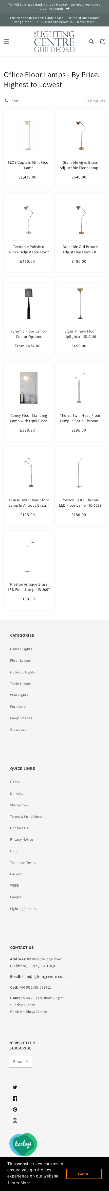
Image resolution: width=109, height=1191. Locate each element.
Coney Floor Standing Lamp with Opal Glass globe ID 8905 (28, 420)
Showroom (19, 805)
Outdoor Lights (22, 672)
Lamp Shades (21, 718)
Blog (13, 851)
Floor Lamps (20, 660)
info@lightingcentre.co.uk (44, 976)
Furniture (18, 706)
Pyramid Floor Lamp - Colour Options (28, 334)
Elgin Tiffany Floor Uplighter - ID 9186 (80, 334)
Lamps (15, 897)
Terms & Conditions (26, 816)
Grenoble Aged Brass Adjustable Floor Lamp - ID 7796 (80, 167)
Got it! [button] (84, 1174)
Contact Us (19, 828)
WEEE (14, 885)
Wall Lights (19, 695)
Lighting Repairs (23, 908)
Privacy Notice (21, 839)
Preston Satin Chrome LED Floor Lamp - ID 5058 (80, 502)
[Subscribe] (26, 1061)
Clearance (18, 729)
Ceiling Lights (21, 649)
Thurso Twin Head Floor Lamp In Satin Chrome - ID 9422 (80, 420)
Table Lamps (20, 683)
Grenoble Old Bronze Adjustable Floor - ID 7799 (80, 252)
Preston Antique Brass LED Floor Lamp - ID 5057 (29, 587)
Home (15, 782)
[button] (6, 41)
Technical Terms (23, 862)
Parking (16, 874)
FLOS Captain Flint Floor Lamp (29, 165)
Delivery (16, 793)
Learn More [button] (19, 1183)
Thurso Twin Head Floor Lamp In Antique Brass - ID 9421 (29, 505)
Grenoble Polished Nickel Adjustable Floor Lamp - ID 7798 (29, 252)
